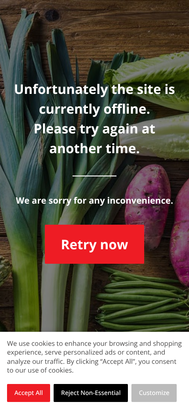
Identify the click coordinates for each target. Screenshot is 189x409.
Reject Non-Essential (90, 393)
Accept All (29, 393)
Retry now (94, 244)
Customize (154, 393)
